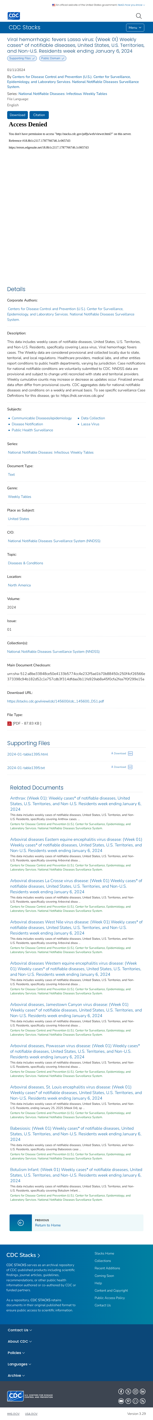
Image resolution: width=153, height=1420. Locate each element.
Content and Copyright (111, 1290)
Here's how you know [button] (130, 5)
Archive (14, 1375)
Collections (103, 1261)
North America (19, 585)
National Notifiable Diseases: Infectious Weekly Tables (63, 93)
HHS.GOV (13, 1414)
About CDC (18, 1341)
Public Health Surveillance (32, 430)
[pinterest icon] (128, 1401)
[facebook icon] (121, 1391)
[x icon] (128, 1391)
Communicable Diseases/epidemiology (42, 418)
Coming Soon (104, 1275)
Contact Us (103, 1305)
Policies (14, 1352)
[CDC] (13, 16)
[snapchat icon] (135, 1401)
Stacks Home (104, 1253)
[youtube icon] (121, 1401)
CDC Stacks (21, 1255)
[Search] (139, 15)
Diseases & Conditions (25, 563)
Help (98, 1283)
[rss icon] (142, 1401)
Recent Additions (107, 1268)
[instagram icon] (135, 1391)
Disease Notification (27, 424)
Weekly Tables (19, 496)
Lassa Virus (90, 424)
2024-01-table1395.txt (26, 767)
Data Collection (93, 418)
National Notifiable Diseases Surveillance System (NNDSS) (54, 541)
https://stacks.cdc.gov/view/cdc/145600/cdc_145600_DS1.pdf (55, 701)
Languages (17, 1364)
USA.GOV (31, 1414)
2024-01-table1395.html (27, 754)
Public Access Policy (110, 1298)
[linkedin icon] (142, 1391)
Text (11, 474)
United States (18, 518)
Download (17, 115)
